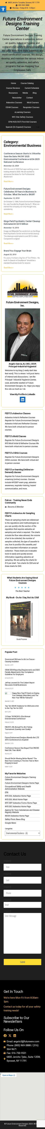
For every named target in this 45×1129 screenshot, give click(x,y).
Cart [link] (37, 127)
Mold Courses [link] (33, 102)
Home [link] (13, 83)
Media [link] (25, 93)
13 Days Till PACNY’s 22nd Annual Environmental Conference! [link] (17, 717)
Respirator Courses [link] (31, 107)
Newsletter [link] (17, 98)
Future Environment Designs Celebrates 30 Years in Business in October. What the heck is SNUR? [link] (20, 191)
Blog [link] (34, 93)
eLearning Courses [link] (22, 112)
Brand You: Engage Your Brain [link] (17, 250)
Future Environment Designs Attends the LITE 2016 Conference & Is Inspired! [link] (22, 738)
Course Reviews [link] (13, 88)
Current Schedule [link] (32, 88)
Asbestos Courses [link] (14, 102)
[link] (3, 9)
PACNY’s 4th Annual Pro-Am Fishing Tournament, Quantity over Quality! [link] (18, 728)
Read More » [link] (9, 181)
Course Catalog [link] (27, 83)
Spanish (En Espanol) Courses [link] (18, 127)
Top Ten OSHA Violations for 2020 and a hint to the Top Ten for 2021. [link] (22, 707)
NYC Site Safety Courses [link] (22, 117)
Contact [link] (29, 98)
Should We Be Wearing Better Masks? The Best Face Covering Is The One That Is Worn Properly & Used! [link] (21, 760)
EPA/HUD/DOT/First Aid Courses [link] (22, 122)
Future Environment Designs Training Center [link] (22, 23)
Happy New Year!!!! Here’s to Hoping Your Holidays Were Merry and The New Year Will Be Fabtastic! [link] (25, 695)
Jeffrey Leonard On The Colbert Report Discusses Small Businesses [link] (19, 684)
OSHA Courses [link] (12, 107)
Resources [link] (13, 93)
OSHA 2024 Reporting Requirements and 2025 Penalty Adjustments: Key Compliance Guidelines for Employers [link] (22, 672)
